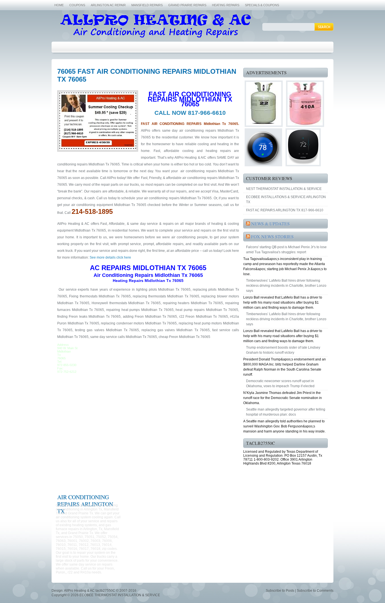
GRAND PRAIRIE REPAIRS (187, 5)
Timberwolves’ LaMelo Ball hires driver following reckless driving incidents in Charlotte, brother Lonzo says (286, 286)
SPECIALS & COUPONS (262, 5)
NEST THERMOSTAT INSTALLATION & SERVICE (284, 189)
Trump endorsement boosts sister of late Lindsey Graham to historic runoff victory (283, 350)
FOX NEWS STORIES (272, 236)
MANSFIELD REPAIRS (147, 5)
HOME (59, 5)
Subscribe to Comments (315, 591)
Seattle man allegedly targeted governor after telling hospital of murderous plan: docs (285, 411)
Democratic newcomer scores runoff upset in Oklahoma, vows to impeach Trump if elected (280, 383)
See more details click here (110, 257)
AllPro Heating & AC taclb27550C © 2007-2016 (100, 591)
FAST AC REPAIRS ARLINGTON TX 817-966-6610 (284, 210)
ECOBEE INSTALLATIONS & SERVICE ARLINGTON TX (286, 199)
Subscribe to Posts (280, 591)
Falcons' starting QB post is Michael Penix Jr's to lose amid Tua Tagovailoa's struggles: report (286, 249)
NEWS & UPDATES (270, 224)
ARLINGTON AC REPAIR (108, 5)
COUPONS (77, 5)
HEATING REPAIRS (225, 5)
